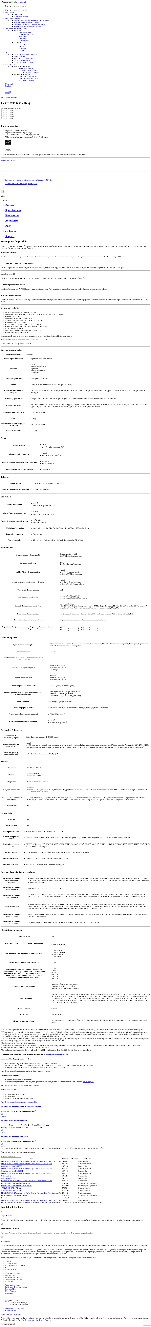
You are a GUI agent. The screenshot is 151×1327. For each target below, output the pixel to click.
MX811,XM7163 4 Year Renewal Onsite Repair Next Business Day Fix (26, 1173)
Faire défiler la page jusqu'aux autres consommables (19, 1102)
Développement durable (13, 1277)
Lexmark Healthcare (26, 34)
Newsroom (9, 1281)
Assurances (23, 36)
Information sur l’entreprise (14, 1308)
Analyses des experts (12, 1273)
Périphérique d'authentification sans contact (16, 1183)
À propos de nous (11, 1263)
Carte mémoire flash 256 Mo (11, 1190)
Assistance (9, 1293)
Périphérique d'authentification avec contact (16, 1186)
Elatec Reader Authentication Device (14, 1195)
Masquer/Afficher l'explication (56, 1054)
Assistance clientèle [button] (12, 64)
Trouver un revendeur (12, 1285)
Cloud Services (24, 44)
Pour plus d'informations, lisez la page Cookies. (34, 1320)
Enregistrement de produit (28, 70)
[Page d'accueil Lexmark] (20, 2)
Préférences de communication (16, 1287)
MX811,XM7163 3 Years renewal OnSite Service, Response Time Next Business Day (31, 1200)
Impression (22, 48)
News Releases (10, 1291)
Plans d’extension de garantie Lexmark (27, 26)
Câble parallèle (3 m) (8, 1178)
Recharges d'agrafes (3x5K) (11, 1127)
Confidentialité (10, 1310)
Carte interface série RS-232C (11, 1166)
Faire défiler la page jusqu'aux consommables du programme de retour (25, 1071)
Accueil (8, 92)
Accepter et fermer (8, 1324)
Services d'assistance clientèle (24, 62)
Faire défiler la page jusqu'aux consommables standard (20, 1085)
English (8, 86)
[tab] (77, 205)
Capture (21, 50)
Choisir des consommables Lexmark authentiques (31, 20)
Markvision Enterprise (26, 80)
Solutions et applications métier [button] (16, 28)
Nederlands (9, 84)
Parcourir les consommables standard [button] (15, 1136)
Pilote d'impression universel (28, 78)
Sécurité (21, 46)
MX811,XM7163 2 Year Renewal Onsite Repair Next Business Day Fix (26, 1164)
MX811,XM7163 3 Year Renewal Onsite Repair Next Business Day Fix (26, 1168)
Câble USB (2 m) (7, 1176)
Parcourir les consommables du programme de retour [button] (21, 1106)
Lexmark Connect (11, 1275)
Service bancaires (25, 32)
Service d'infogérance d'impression (26, 54)
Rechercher (9, 6)
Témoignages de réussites (14, 1279)
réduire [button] (3, 1116)
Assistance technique (26, 68)
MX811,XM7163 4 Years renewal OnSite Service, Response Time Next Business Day (31, 1161)
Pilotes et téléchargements (27, 76)
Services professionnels (22, 60)
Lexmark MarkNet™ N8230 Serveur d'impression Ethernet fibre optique (26, 1181)
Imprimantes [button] (9, 12)
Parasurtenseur (6, 1198)
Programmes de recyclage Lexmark (26, 22)
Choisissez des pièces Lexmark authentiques (29, 24)
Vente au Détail (24, 40)
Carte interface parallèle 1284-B (12, 1171)
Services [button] (8, 52)
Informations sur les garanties (24, 58)
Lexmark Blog (10, 1289)
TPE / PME (18, 14)
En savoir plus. (88, 1082)
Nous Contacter (10, 1269)
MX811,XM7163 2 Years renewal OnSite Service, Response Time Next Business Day (31, 1193)
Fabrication (22, 38)
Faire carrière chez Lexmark (15, 1265)
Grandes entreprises (21, 16)
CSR (7, 1267)
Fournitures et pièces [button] (12, 18)
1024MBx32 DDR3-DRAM (11, 1188)
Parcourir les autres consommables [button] (14, 1120)
